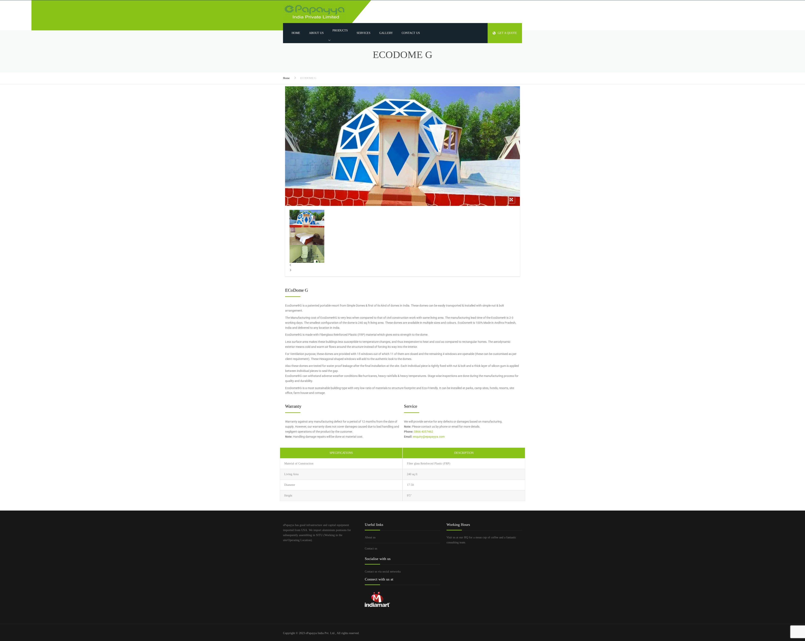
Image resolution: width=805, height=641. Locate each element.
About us (316, 33)
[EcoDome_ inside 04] (307, 235)
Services (363, 33)
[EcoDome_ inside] (307, 218)
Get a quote (507, 33)
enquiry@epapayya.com (429, 436)
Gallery (386, 33)
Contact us (411, 33)
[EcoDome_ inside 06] (307, 253)
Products (340, 30)
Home (296, 33)
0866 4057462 (423, 431)
